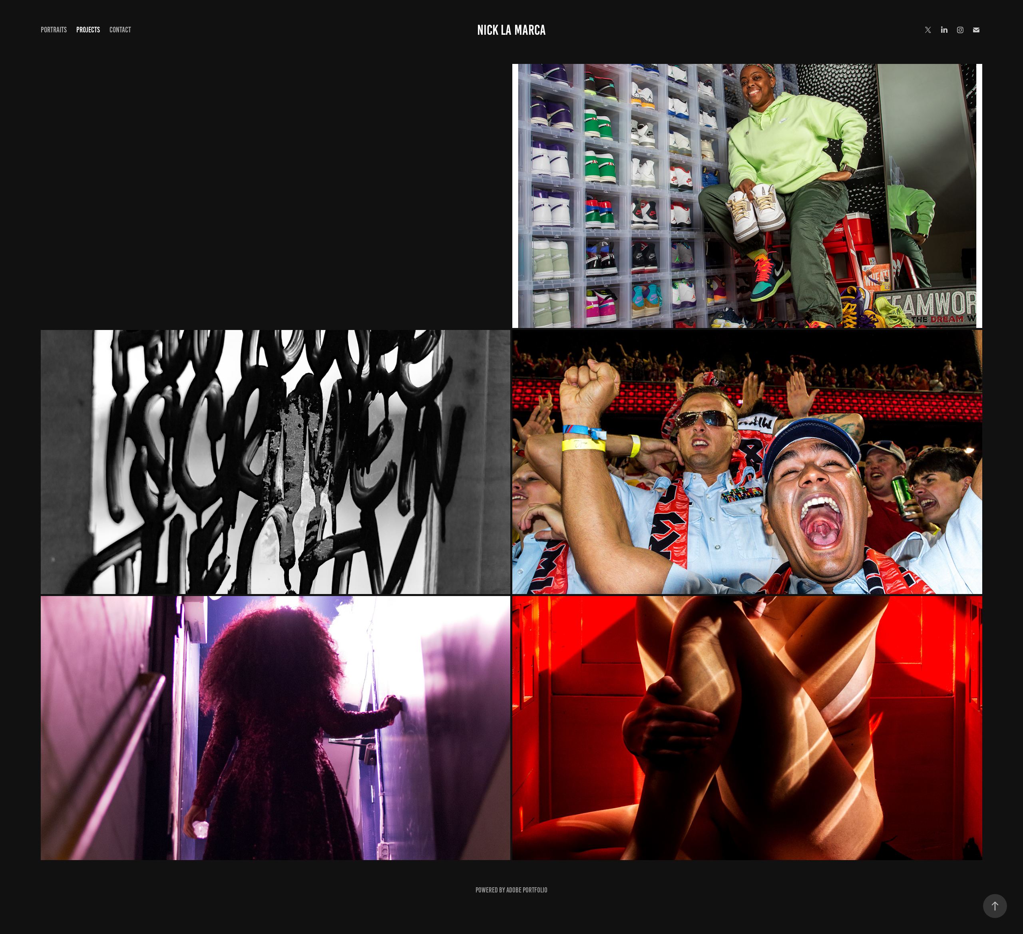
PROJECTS (88, 30)
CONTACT (120, 30)
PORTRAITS (54, 30)
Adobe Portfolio (526, 890)
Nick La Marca (511, 30)
